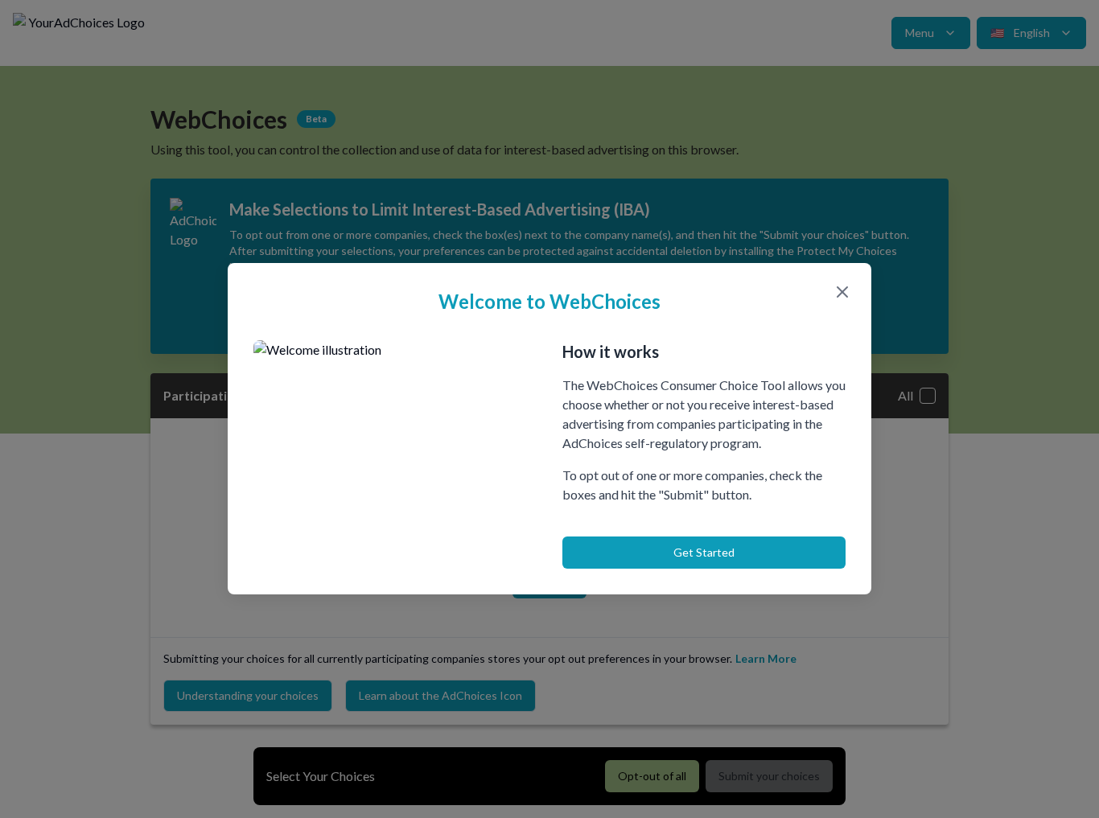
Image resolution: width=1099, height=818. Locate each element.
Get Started (704, 552)
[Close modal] (842, 292)
